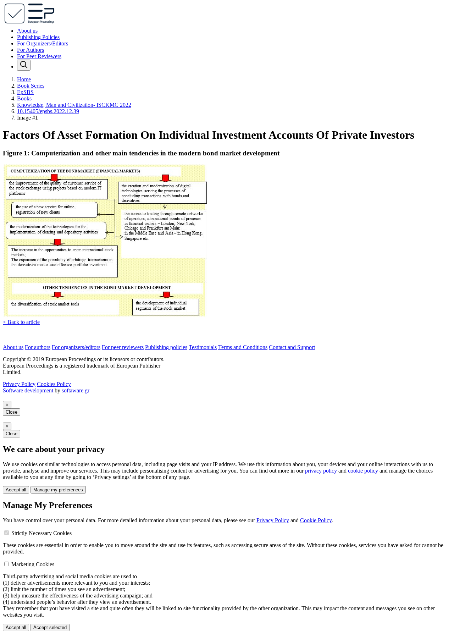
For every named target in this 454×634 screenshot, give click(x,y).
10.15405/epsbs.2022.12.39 (48, 111)
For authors (37, 347)
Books (24, 98)
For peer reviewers (123, 347)
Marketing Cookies (32, 564)
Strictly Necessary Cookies (41, 533)
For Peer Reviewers (39, 56)
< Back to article (21, 322)
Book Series (30, 86)
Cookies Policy (54, 384)
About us (27, 31)
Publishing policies (166, 347)
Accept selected (50, 627)
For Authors (30, 50)
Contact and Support (292, 347)
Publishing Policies (38, 37)
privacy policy (321, 471)
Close (11, 412)
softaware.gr (75, 390)
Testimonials (203, 347)
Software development (29, 390)
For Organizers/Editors (42, 43)
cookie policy (363, 471)
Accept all (16, 489)
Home (24, 79)
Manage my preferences (58, 489)
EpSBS (25, 92)
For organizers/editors (76, 347)
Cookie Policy (316, 520)
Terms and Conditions (242, 347)
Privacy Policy (19, 384)
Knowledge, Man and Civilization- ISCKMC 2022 (74, 105)
